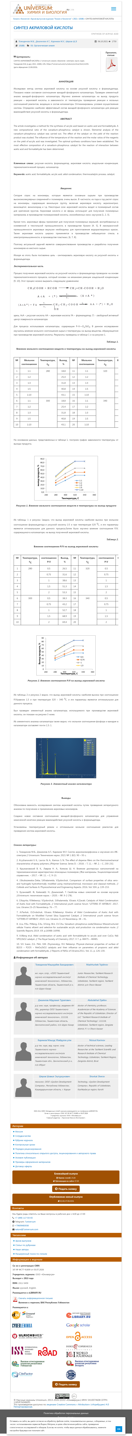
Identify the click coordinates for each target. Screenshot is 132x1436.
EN (72, 9)
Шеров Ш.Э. (71, 41)
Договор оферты (23, 1166)
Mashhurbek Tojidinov (97, 964)
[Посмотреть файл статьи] (112, 64)
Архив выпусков (23, 1240)
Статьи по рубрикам (25, 1245)
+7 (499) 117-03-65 (23, 1217)
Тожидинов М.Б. (26, 41)
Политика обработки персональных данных (66, 1413)
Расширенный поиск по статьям (31, 1253)
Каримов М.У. (57, 41)
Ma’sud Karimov (97, 1040)
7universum (25, 1221)
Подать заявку (67, 1188)
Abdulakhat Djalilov (97, 1000)
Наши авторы (22, 1249)
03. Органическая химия (43, 45)
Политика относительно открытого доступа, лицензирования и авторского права (55, 1153)
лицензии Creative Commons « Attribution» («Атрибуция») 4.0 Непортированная (61, 1405)
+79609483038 (21, 1225)
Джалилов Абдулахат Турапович (54, 1000)
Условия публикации (25, 1157)
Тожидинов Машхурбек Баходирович (54, 964)
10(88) (22, 45)
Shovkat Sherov (97, 1076)
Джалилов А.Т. (43, 41)
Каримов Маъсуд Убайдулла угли (54, 1040)
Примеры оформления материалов (32, 1162)
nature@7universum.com (26, 1229)
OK (119, 1429)
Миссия (19, 1131)
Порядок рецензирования (28, 1148)
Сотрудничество (23, 1135)
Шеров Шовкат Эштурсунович (54, 1076)
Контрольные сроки (25, 1144)
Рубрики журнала (24, 1140)
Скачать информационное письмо (36, 1298)
